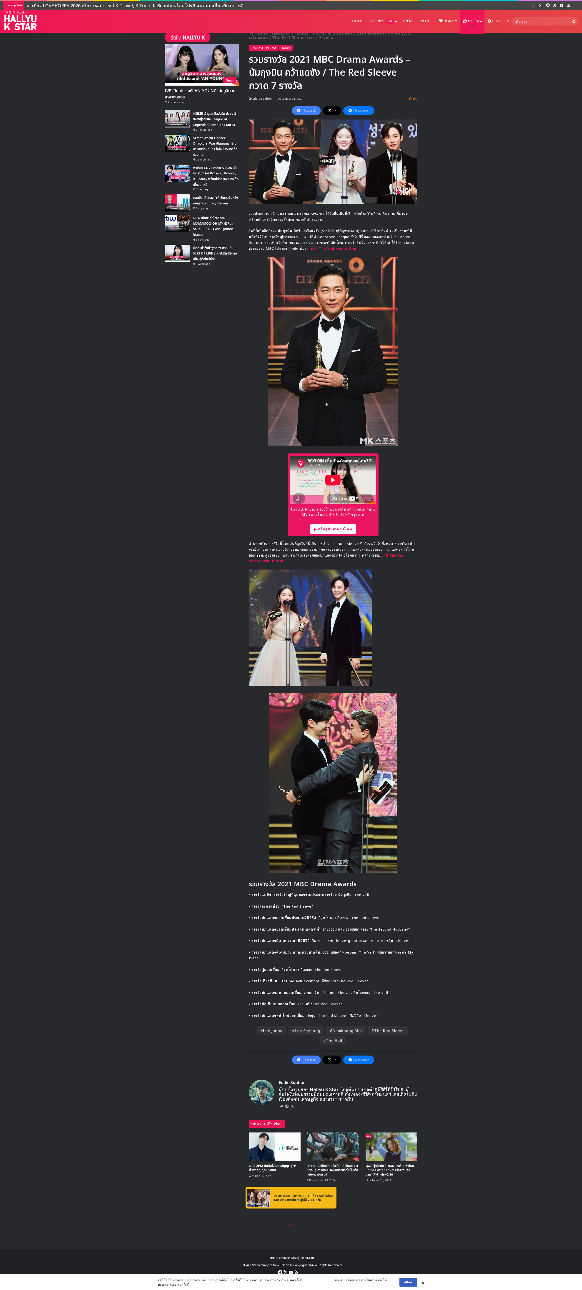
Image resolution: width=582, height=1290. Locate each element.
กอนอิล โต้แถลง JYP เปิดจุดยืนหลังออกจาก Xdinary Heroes (86, 5)
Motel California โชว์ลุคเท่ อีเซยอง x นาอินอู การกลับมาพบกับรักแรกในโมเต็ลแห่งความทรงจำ (332, 1170)
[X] (292, 1106)
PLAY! (496, 21)
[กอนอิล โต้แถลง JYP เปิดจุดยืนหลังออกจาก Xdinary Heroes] (177, 202)
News (286, 47)
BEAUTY (450, 21)
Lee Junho (273, 1030)
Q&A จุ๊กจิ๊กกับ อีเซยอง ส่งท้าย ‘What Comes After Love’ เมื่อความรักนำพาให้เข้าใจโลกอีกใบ (390, 1170)
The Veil (334, 1040)
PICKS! (473, 21)
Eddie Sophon (262, 98)
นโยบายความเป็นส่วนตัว (318, 1280)
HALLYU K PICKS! (263, 47)
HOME (357, 21)
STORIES (381, 21)
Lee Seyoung (307, 1030)
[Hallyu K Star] (20, 20)
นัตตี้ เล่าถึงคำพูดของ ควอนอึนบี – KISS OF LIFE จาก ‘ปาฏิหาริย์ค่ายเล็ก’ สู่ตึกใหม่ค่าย (215, 254)
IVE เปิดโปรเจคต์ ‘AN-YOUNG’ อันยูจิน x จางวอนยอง (199, 94)
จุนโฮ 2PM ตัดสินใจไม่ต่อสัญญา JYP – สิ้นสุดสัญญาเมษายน (274, 1168)
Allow (408, 1282)
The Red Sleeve (389, 1030)
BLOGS (427, 21)
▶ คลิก (317, 1199)
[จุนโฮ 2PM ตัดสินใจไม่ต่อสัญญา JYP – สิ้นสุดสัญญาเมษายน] (275, 1147)
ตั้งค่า (193, 1284)
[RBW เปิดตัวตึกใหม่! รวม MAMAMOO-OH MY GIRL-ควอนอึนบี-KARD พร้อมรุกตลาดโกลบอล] (177, 223)
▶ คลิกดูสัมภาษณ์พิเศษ (333, 529)
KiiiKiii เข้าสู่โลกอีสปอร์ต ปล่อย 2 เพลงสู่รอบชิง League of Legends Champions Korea (214, 119)
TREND (408, 21)
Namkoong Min (347, 1030)
